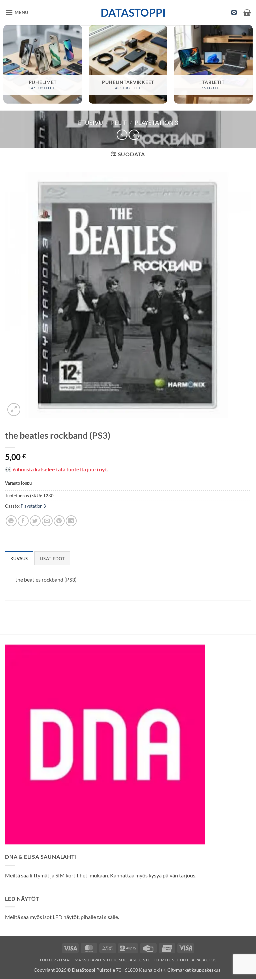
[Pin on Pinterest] (59, 520)
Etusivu (90, 122)
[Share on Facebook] (23, 520)
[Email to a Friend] (47, 520)
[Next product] (122, 135)
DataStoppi (128, 12)
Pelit (119, 122)
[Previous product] (134, 135)
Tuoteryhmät (55, 959)
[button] (16, 12)
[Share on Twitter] (35, 520)
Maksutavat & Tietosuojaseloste (112, 959)
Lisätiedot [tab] (52, 558)
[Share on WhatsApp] (11, 520)
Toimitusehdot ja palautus (185, 959)
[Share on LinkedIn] (71, 520)
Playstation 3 (156, 122)
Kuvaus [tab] (19, 558)
